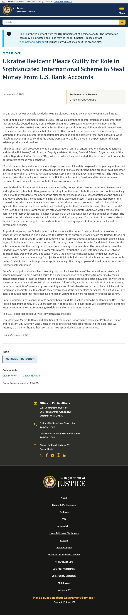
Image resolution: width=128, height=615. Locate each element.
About (64, 498)
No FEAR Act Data (64, 562)
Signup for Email (53, 445)
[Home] (18, 14)
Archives (64, 512)
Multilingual (64, 583)
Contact (62, 602)
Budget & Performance (64, 505)
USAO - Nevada (31, 375)
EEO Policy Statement (64, 569)
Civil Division (10, 375)
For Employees (64, 547)
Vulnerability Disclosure (64, 576)
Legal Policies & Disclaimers (64, 533)
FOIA (64, 519)
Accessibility (64, 526)
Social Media (46, 449)
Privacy (64, 540)
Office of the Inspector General (64, 554)
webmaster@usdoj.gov (33, 42)
